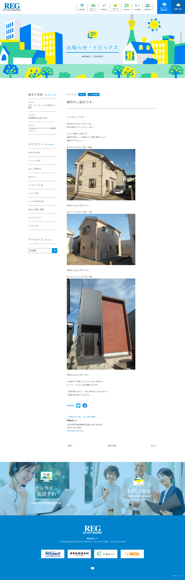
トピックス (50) (34, 161)
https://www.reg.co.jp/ (75, 431)
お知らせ (82, 94)
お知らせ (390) (34, 152)
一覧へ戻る (112, 445)
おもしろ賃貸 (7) (34, 169)
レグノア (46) (33, 193)
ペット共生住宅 (93, 94)
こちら (74, 205)
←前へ (70, 445)
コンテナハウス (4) (35, 185)
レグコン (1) (33, 226)
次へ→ (154, 445)
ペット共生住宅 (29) (36, 201)
